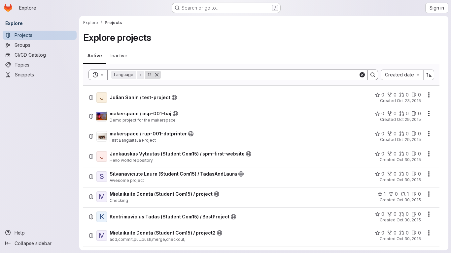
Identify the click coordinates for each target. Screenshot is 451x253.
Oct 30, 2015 (409, 159)
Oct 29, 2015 (409, 119)
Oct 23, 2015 (409, 100)
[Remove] (157, 75)
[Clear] (362, 75)
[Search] (372, 75)
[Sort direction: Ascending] (429, 75)
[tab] (94, 55)
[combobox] (402, 75)
